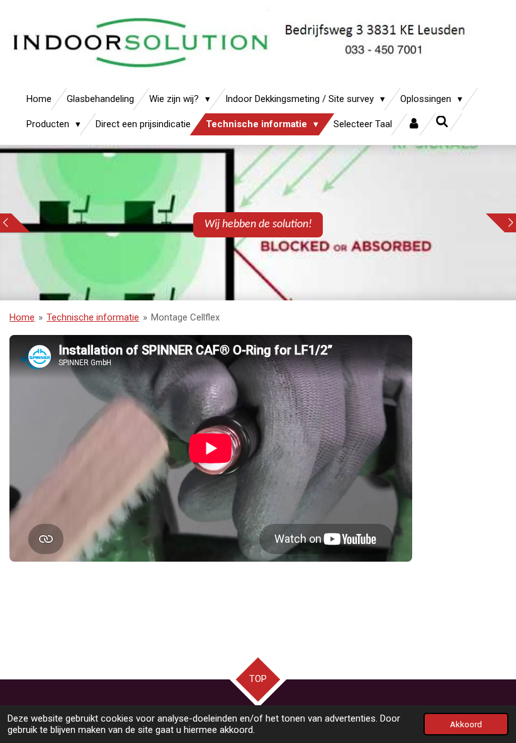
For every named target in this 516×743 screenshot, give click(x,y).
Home (22, 317)
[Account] (414, 124)
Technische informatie (93, 317)
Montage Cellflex (185, 317)
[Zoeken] (442, 122)
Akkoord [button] (466, 724)
